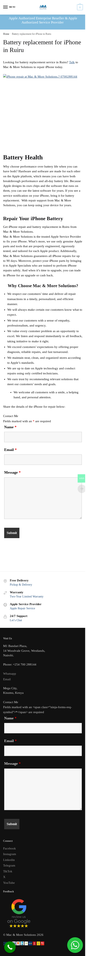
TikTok (7, 871)
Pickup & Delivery (21, 584)
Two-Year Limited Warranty (26, 596)
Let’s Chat (16, 620)
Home (6, 33)
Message (12, 472)
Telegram (9, 865)
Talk (72, 62)
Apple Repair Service (22, 608)
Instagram (9, 854)
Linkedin (9, 860)
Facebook (9, 848)
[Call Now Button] (10, 947)
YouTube (9, 882)
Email (10, 450)
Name (10, 427)
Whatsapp (9, 673)
